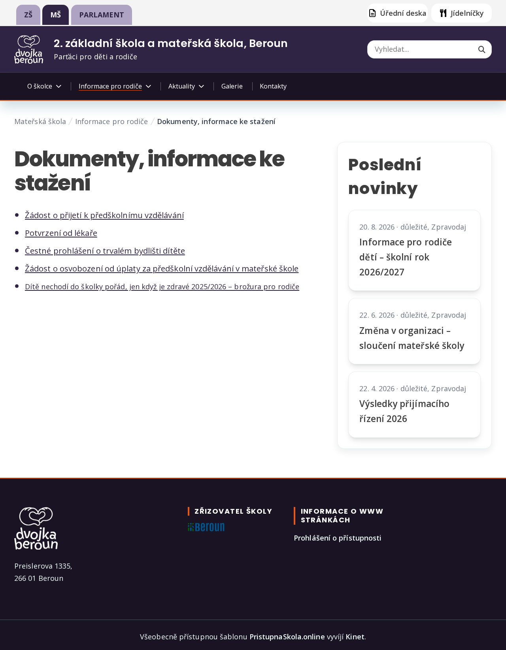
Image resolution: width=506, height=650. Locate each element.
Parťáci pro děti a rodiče (95, 56)
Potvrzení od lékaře (61, 232)
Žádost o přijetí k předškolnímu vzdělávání (104, 214)
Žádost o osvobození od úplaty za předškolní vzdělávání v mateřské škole (161, 268)
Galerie (232, 86)
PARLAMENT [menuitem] (102, 14)
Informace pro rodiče (111, 121)
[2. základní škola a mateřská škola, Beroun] (28, 49)
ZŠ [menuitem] (28, 14)
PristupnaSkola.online (287, 636)
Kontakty (273, 86)
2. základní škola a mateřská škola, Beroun (171, 43)
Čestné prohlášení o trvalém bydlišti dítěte (105, 250)
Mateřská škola (40, 121)
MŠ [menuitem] (55, 14)
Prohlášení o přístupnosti (337, 538)
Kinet (355, 636)
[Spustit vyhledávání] (482, 50)
